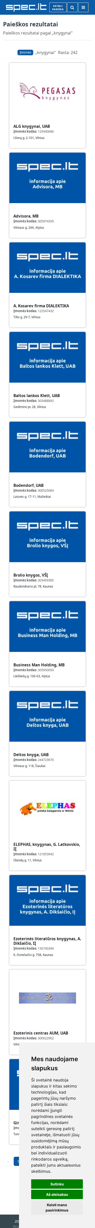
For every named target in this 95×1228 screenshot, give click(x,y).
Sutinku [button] (57, 1184)
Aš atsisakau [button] (57, 1194)
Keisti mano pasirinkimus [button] (57, 1207)
